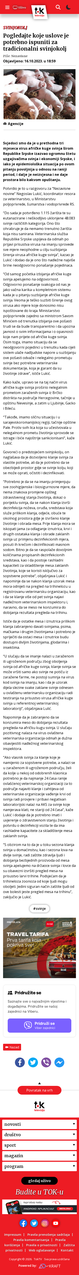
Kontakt (67, 1250)
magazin (13, 1155)
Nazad (14, 1047)
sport (10, 1145)
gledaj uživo (39, 1181)
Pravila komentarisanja (31, 1240)
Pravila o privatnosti (41, 1245)
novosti (12, 1124)
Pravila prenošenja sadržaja (48, 1234)
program (13, 1166)
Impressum (12, 1234)
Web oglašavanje (42, 1250)
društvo (12, 1134)
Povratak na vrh (39, 1090)
